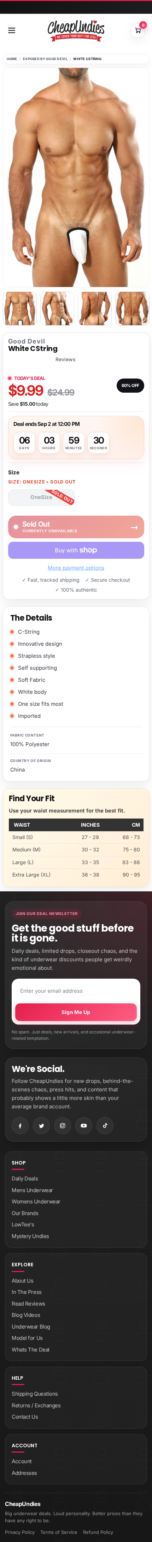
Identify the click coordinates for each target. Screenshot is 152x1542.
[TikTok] (105, 1125)
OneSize (41, 497)
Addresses (24, 1473)
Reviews (65, 359)
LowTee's (23, 1224)
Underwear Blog (31, 1326)
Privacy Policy (20, 1532)
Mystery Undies (30, 1236)
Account (22, 1461)
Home (12, 59)
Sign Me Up (76, 1012)
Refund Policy (98, 1532)
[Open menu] (11, 30)
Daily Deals (25, 1178)
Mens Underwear (32, 1190)
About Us (22, 1280)
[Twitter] (41, 1125)
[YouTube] (83, 1125)
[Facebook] (20, 1125)
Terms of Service (58, 1532)
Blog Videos (26, 1315)
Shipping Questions (35, 1393)
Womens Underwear (36, 1201)
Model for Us (27, 1338)
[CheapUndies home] (76, 31)
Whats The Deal (30, 1349)
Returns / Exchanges (36, 1405)
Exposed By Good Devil (45, 59)
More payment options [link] (76, 567)
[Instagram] (62, 1125)
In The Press (27, 1292)
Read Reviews (28, 1303)
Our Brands (25, 1213)
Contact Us (25, 1416)
